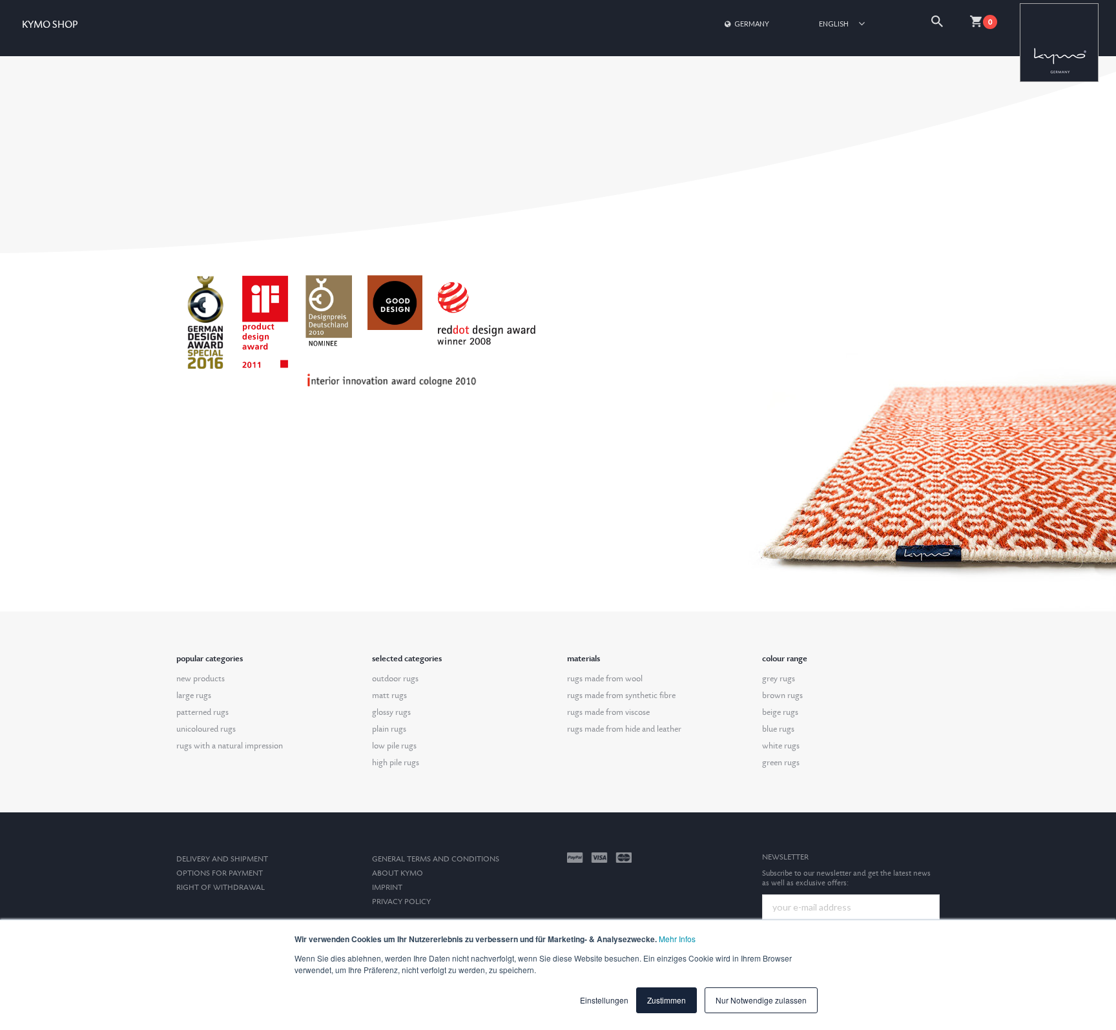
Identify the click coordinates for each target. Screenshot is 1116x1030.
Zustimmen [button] (666, 999)
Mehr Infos (677, 938)
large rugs (193, 695)
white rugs (781, 746)
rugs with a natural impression (229, 746)
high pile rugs (395, 762)
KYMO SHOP (50, 25)
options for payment (219, 873)
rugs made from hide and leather (624, 729)
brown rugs (782, 695)
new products (200, 679)
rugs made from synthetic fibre (621, 695)
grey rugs (778, 679)
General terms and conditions (435, 859)
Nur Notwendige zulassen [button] (761, 999)
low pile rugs (394, 746)
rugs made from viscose (608, 712)
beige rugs (780, 712)
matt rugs (389, 695)
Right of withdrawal (220, 887)
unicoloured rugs (206, 729)
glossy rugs (391, 712)
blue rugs (778, 729)
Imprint (387, 887)
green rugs (781, 762)
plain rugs (389, 729)
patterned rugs (202, 712)
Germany (751, 23)
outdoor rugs (395, 679)
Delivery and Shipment (222, 859)
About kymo (397, 873)
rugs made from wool (605, 679)
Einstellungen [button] (604, 999)
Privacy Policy (401, 902)
